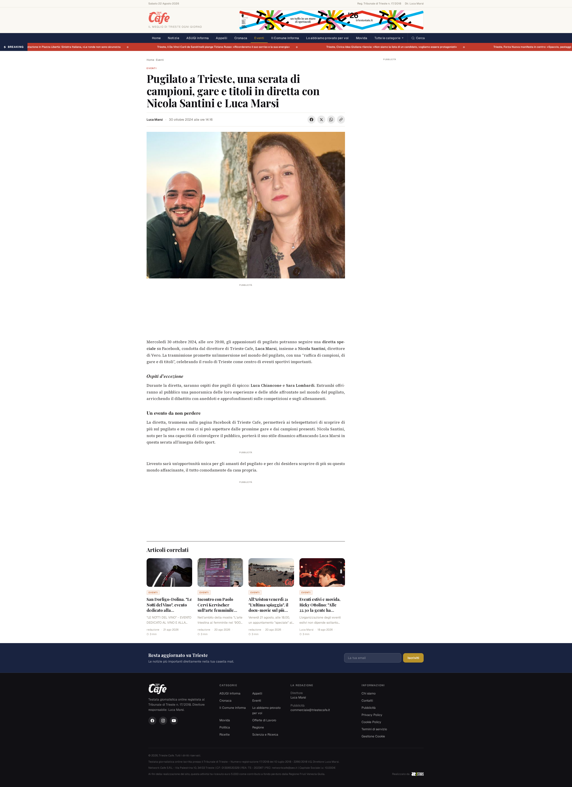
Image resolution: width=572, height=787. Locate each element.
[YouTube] (174, 721)
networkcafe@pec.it (284, 768)
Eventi (259, 38)
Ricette (224, 734)
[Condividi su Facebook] (311, 120)
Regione (258, 727)
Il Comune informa (285, 38)
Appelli (221, 38)
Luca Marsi (155, 120)
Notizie (173, 38)
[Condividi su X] (321, 120)
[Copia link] (341, 120)
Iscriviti (413, 658)
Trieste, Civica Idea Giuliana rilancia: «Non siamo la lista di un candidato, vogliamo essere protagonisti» (391, 47)
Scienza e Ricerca (265, 734)
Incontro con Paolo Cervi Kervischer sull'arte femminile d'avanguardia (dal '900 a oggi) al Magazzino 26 (220, 610)
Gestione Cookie (373, 736)
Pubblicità (369, 708)
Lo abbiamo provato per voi (327, 38)
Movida (361, 38)
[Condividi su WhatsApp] (331, 120)
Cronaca (240, 38)
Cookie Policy (371, 722)
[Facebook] (152, 721)
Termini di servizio (374, 729)
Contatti (367, 701)
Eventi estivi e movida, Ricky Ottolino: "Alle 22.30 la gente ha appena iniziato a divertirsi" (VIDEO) (320, 610)
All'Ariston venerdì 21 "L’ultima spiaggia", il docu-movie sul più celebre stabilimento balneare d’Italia (268, 610)
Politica (224, 727)
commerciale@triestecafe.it (310, 710)
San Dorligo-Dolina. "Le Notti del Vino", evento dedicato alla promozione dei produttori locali (169, 610)
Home (156, 38)
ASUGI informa (197, 38)
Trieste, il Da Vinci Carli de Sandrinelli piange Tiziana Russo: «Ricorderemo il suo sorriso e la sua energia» (222, 47)
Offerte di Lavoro (264, 720)
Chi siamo (369, 693)
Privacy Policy (372, 715)
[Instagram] (163, 721)
